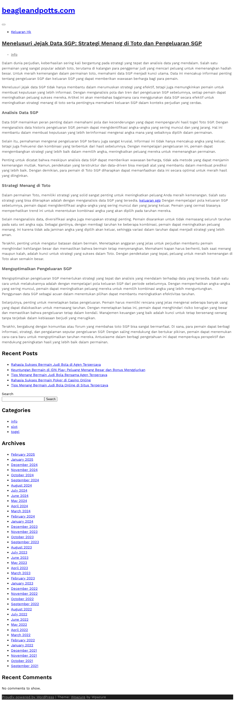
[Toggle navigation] (4, 24)
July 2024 (19, 490)
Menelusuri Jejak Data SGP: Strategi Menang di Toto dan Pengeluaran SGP (102, 43)
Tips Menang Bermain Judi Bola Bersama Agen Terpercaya (59, 375)
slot (14, 427)
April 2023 (19, 568)
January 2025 (22, 459)
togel (15, 432)
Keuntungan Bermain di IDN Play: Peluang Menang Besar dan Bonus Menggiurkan (78, 370)
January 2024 (22, 521)
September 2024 (25, 480)
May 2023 (19, 563)
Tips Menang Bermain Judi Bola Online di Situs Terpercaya (59, 385)
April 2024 (19, 506)
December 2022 (24, 589)
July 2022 (19, 614)
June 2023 (19, 558)
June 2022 (19, 619)
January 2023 (22, 583)
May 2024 (19, 501)
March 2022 (21, 635)
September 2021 (24, 666)
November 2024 (24, 470)
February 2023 (23, 578)
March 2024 (21, 511)
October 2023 (22, 537)
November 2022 (24, 594)
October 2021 (22, 661)
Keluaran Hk (21, 32)
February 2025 (23, 454)
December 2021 (24, 650)
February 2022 (23, 640)
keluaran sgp (150, 200)
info (14, 55)
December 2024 (24, 465)
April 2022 (19, 630)
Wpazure (78, 697)
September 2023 (25, 542)
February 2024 (23, 516)
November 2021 (24, 655)
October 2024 (22, 475)
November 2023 (24, 532)
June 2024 (19, 496)
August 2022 (21, 609)
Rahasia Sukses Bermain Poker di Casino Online (51, 380)
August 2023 (21, 547)
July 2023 (19, 552)
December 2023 (24, 527)
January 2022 (22, 645)
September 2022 (25, 604)
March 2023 (21, 573)
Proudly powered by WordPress (28, 697)
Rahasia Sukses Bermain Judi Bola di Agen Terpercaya (56, 365)
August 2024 (21, 485)
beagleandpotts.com (38, 10)
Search (7, 394)
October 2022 (22, 599)
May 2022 (19, 625)
